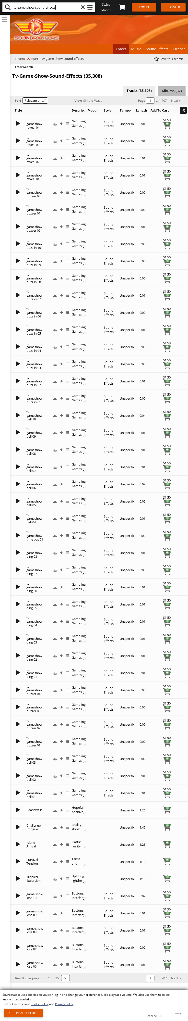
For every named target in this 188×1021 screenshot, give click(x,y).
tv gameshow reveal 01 (34, 175)
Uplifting (78, 876)
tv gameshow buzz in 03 (34, 364)
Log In (144, 7)
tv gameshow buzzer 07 (34, 209)
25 (57, 978)
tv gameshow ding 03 (34, 638)
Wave (98, 100)
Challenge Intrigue (33, 827)
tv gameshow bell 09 (34, 433)
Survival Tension (32, 861)
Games (77, 125)
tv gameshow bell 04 (34, 518)
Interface (78, 897)
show (76, 829)
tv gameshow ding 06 (34, 587)
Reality (77, 824)
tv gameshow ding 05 (34, 604)
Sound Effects (109, 123)
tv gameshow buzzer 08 (34, 192)
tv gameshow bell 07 (34, 467)
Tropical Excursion (33, 879)
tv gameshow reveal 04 (34, 124)
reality (76, 846)
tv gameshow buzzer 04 (34, 690)
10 (49, 978)
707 (164, 100)
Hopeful (77, 807)
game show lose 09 (34, 913)
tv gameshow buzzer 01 (34, 741)
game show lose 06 (34, 964)
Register (173, 7)
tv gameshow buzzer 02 (34, 724)
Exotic (76, 842)
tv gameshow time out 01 (34, 536)
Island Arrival (31, 844)
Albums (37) (172, 90)
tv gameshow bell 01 (34, 793)
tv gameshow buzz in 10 (34, 244)
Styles (106, 4)
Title (18, 110)
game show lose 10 (34, 896)
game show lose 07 (34, 947)
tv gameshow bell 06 (34, 484)
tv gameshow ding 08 (34, 553)
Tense (76, 859)
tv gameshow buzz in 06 (34, 312)
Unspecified (128, 124)
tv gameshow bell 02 (34, 776)
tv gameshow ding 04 (34, 621)
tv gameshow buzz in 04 (34, 347)
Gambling (79, 121)
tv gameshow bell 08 (34, 450)
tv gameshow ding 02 (34, 656)
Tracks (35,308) (139, 90)
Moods (106, 10)
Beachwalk (34, 810)
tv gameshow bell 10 (34, 415)
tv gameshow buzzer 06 (34, 227)
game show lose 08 (34, 930)
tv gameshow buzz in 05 (34, 330)
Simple (88, 100)
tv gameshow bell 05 (34, 501)
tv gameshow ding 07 (34, 570)
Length (141, 110)
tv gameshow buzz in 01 (34, 398)
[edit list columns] (183, 110)
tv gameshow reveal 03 (34, 141)
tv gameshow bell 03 (34, 759)
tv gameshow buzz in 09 (34, 261)
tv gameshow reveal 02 (34, 158)
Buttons (77, 893)
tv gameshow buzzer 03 (34, 707)
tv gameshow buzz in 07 (34, 295)
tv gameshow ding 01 (34, 673)
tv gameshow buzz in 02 (34, 381)
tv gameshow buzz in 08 (34, 278)
